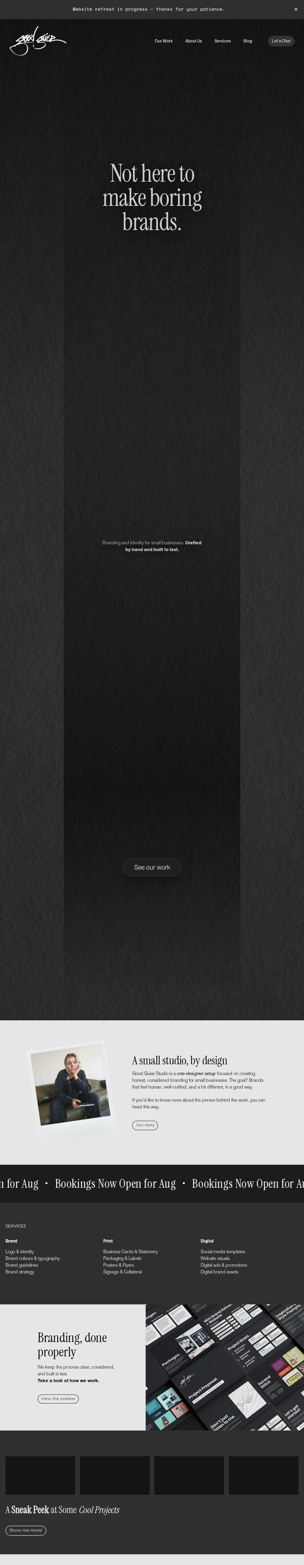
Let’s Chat (281, 41)
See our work (152, 867)
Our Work (164, 41)
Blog (247, 41)
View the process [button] (58, 1399)
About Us (193, 41)
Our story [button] (145, 1125)
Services (223, 41)
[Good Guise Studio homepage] (38, 41)
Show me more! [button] (26, 1530)
